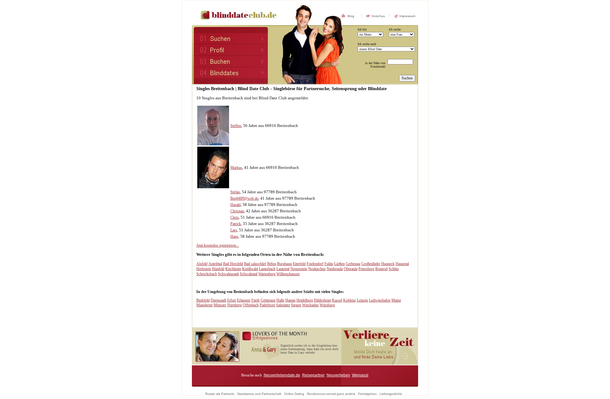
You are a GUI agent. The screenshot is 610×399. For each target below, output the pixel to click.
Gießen (339, 264)
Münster (220, 305)
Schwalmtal (248, 274)
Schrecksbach (206, 274)
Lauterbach (267, 269)
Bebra (271, 264)
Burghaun (284, 264)
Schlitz (394, 269)
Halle (280, 300)
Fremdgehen (367, 394)
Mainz (396, 300)
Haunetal (402, 264)
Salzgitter (283, 305)
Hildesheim (322, 300)
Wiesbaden (310, 305)
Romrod (381, 269)
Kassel (337, 300)
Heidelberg (304, 300)
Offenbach (251, 305)
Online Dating (294, 394)
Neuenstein (298, 269)
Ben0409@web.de (244, 198)
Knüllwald (250, 269)
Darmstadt (218, 300)
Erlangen (243, 300)
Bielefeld (203, 300)
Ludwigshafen (379, 300)
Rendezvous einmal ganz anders (331, 394)
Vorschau (378, 16)
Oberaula (350, 269)
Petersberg (366, 269)
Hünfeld (218, 269)
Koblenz (349, 300)
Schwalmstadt (228, 274)
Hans (234, 236)
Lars (233, 230)
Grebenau (353, 264)
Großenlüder (370, 264)
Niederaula (335, 269)
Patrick (235, 224)
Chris (234, 217)
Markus (236, 167)
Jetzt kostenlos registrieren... (217, 245)
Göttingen (268, 300)
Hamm (290, 300)
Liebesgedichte (391, 394)
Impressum (407, 16)
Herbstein (203, 269)
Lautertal (282, 269)
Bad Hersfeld (233, 264)
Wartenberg (266, 274)
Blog (351, 16)
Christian (237, 211)
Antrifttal (215, 264)
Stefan (235, 192)
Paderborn (267, 305)
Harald (235, 205)
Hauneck (388, 264)
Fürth (255, 300)
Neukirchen (317, 269)
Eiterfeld (299, 264)
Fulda (328, 264)
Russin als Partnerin (219, 394)
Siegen (296, 305)
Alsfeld (201, 264)
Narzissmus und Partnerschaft (259, 394)
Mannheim (204, 305)
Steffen (235, 125)
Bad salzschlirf (255, 264)
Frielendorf (315, 264)
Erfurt (231, 300)
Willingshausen (288, 274)
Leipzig (362, 300)
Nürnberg (234, 305)
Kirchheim (233, 269)
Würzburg (327, 305)
